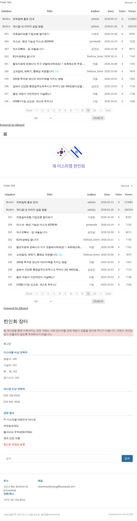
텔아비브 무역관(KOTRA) (18, 432)
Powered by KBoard (12, 125)
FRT (131, 514)
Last (108, 110)
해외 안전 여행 (12, 438)
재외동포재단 (11, 425)
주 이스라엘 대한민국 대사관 (20, 419)
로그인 (7, 343)
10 (94, 110)
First (29, 110)
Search (98, 118)
